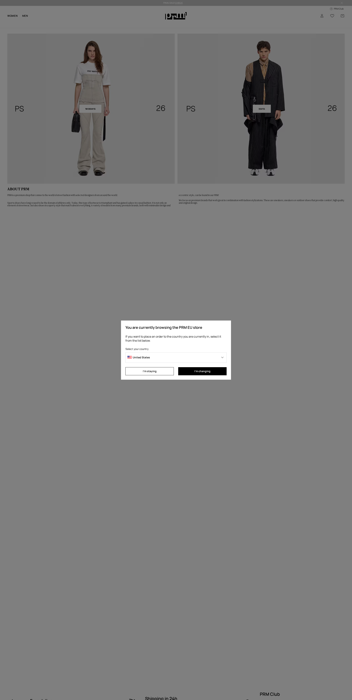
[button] (176, 357)
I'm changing (202, 371)
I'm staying (150, 371)
